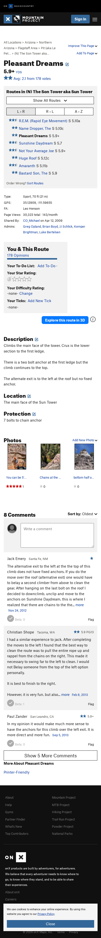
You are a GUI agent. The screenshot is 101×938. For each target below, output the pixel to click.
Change (26, 293)
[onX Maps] (15, 861)
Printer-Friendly (16, 772)
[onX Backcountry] (19, 6)
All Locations (12, 42)
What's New (13, 826)
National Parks (62, 833)
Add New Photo (83, 440)
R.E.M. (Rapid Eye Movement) (43, 120)
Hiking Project (62, 812)
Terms (61, 932)
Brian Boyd (50, 226)
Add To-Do (46, 266)
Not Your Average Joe (36, 150)
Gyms (9, 812)
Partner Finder (15, 819)
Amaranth (27, 165)
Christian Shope (20, 632)
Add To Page (85, 53)
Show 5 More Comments (50, 755)
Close (50, 924)
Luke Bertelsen (49, 232)
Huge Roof (28, 158)
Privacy (73, 932)
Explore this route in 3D (65, 320)
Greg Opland (32, 226)
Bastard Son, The (33, 173)
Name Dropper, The (35, 128)
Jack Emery (16, 558)
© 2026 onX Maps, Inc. (38, 932)
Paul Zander (17, 716)
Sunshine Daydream (36, 143)
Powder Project (62, 826)
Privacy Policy (46, 914)
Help (8, 805)
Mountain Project (64, 797)
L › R (21, 111)
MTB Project (60, 805)
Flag (91, 619)
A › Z (79, 111)
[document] (50, 917)
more (80, 604)
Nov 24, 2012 (17, 610)
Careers (10, 899)
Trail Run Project (63, 819)
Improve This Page (81, 46)
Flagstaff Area (28, 48)
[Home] (26, 19)
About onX (12, 892)
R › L (50, 111)
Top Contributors (16, 833)
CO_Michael (31, 220)
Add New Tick (39, 300)
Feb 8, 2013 (80, 695)
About (9, 797)
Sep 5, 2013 (60, 735)
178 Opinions (18, 255)
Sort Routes (35, 183)
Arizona (30, 42)
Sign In (80, 19)
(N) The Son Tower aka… (31, 53)
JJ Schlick (66, 226)
